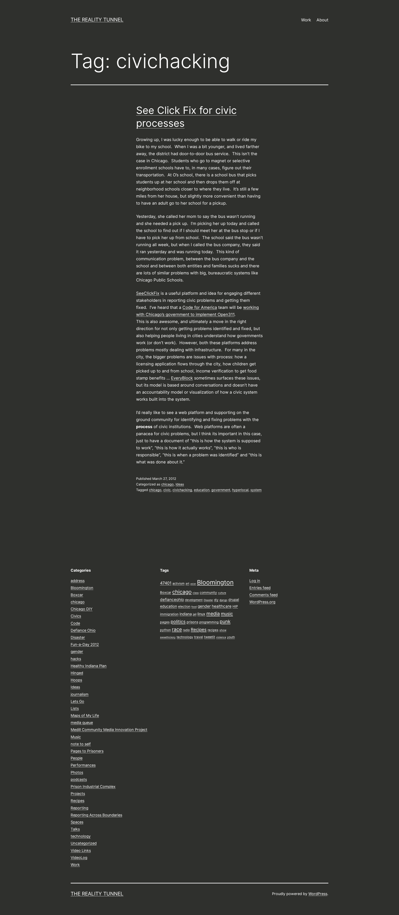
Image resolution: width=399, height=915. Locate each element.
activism (178, 583)
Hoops (76, 680)
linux (201, 614)
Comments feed (263, 595)
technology (81, 836)
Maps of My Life (85, 715)
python (165, 630)
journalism (80, 694)
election (184, 606)
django (223, 600)
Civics (76, 616)
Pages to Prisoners (87, 751)
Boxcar (77, 595)
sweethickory (168, 637)
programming (209, 622)
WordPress (317, 894)
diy (216, 600)
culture (222, 592)
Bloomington (82, 588)
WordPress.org (262, 602)
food (194, 606)
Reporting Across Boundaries (96, 815)
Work (306, 19)
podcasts (79, 779)
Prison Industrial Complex (93, 786)
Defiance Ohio (83, 630)
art (187, 583)
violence (221, 637)
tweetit (209, 637)
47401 (165, 583)
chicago (167, 484)
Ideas (180, 484)
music (227, 613)
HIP (235, 606)
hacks (76, 659)
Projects (78, 793)
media (213, 613)
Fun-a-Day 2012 (85, 644)
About (322, 19)
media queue (82, 722)
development (194, 600)
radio (186, 630)
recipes (213, 630)
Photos (77, 772)
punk (225, 621)
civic (167, 490)
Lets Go (77, 701)
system (256, 490)
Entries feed (260, 588)
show (222, 630)
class (196, 592)
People (77, 758)
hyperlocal (240, 490)
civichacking (182, 490)
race (177, 629)
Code (75, 623)
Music (76, 737)
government (220, 490)
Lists (75, 708)
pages (165, 622)
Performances (83, 765)
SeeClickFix (147, 293)
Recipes (77, 800)
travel (198, 637)
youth (231, 637)
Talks (75, 829)
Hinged (77, 673)
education (201, 490)
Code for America (199, 307)
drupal (233, 599)
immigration (169, 614)
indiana (186, 614)
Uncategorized (84, 843)
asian (193, 583)
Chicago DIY (81, 609)
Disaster (78, 637)
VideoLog (79, 857)
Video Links (81, 850)
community (208, 592)
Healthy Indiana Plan (89, 666)
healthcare (222, 606)
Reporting (79, 808)
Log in (254, 580)
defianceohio (172, 599)
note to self (81, 744)
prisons (192, 622)
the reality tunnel (97, 20)
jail (194, 614)
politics (178, 621)
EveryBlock (182, 378)
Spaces (77, 822)
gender (77, 651)
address (78, 580)
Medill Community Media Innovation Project (109, 729)
